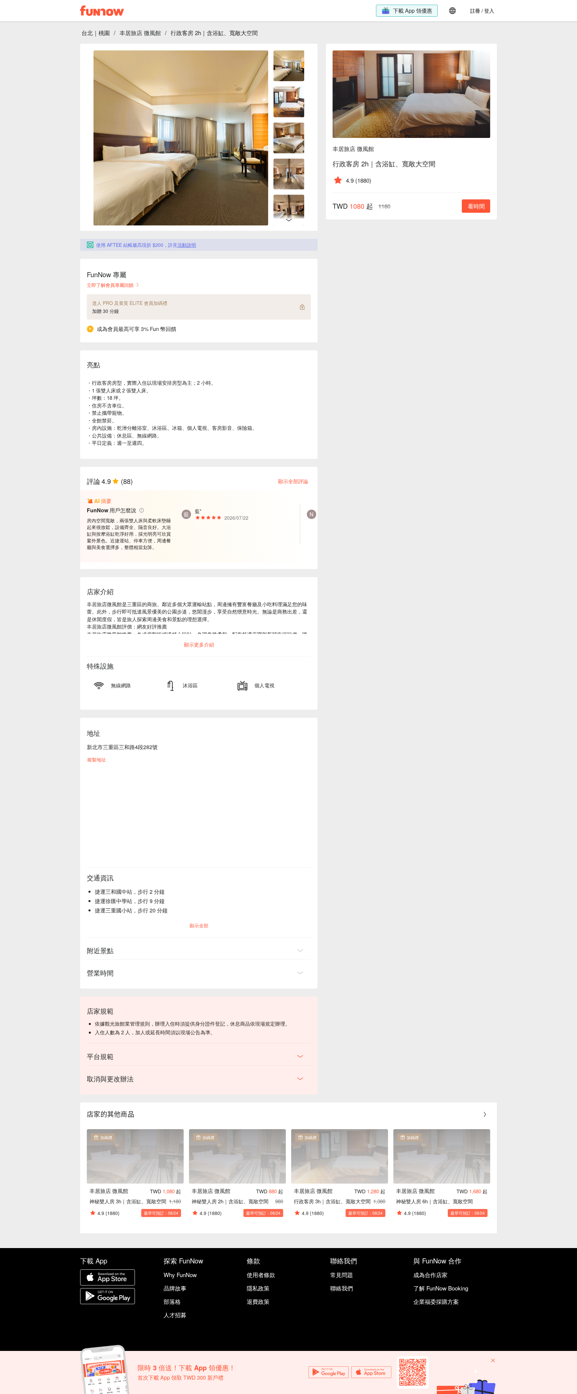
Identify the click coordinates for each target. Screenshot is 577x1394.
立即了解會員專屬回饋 (110, 285)
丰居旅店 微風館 (140, 32)
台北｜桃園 (95, 32)
